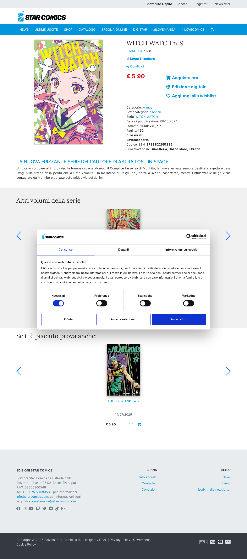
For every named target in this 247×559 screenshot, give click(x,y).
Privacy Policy (120, 540)
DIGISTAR (140, 29)
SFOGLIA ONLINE (114, 29)
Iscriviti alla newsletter (214, 489)
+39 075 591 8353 (36, 492)
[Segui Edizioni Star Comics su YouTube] (31, 509)
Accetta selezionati (123, 319)
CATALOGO (87, 29)
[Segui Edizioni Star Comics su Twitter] (44, 509)
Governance (142, 540)
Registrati (201, 4)
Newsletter (222, 4)
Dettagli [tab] (123, 249)
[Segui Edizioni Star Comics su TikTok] (57, 509)
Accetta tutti (179, 319)
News (226, 477)
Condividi (136, 66)
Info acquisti (148, 477)
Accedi (183, 4)
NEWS (24, 29)
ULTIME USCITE (46, 29)
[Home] (42, 16)
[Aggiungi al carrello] (138, 424)
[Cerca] (212, 29)
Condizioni (149, 489)
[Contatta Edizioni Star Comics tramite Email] (63, 509)
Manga (147, 107)
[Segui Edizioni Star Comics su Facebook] (18, 509)
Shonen (155, 112)
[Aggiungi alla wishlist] (131, 424)
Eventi (226, 483)
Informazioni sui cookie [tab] (181, 249)
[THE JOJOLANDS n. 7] (123, 370)
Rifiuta (68, 319)
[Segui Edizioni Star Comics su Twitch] (38, 509)
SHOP (68, 29)
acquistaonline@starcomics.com (52, 501)
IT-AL (103, 540)
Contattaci (149, 483)
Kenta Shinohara (142, 59)
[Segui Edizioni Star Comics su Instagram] (24, 509)
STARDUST (135, 51)
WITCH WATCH (146, 117)
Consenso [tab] (66, 249)
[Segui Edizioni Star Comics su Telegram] (51, 509)
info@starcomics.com (32, 496)
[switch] (101, 303)
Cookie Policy (26, 544)
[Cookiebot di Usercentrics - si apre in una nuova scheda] (189, 237)
